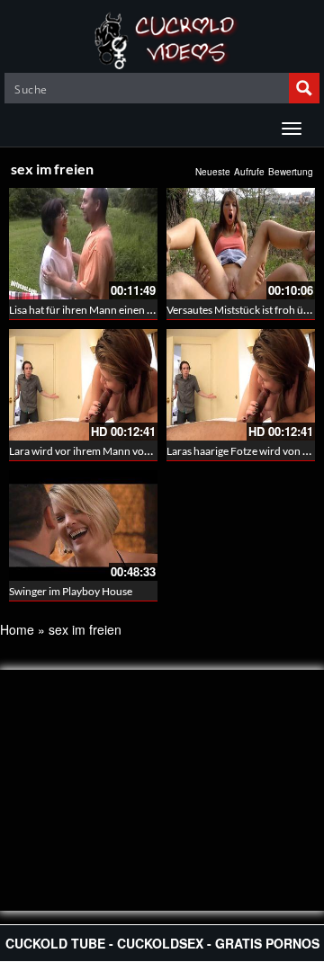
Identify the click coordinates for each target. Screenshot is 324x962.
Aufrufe (249, 171)
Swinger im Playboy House (70, 591)
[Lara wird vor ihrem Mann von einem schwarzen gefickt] (83, 385)
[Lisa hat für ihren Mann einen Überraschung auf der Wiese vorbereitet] (83, 243)
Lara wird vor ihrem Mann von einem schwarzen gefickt (138, 451)
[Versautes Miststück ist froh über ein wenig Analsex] (240, 243)
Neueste (212, 171)
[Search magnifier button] (304, 88)
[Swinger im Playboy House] (83, 526)
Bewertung (290, 171)
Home (17, 629)
